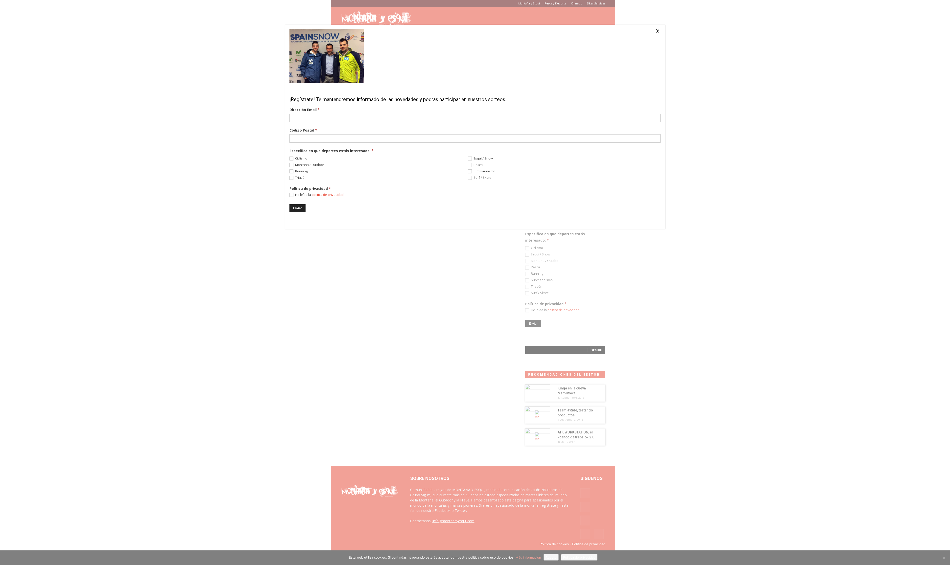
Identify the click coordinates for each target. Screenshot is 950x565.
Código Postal (303, 130)
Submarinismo (484, 171)
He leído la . (319, 195)
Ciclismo (300, 158)
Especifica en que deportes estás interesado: (331, 150)
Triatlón (300, 178)
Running (301, 171)
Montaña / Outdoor (309, 165)
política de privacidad (328, 194)
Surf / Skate (482, 178)
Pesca (478, 165)
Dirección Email (304, 109)
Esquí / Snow (483, 158)
